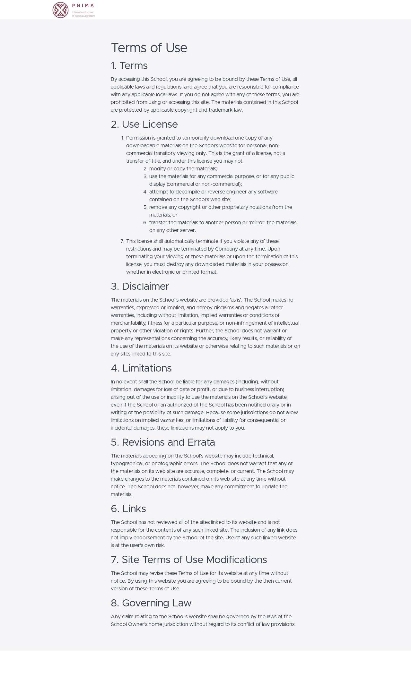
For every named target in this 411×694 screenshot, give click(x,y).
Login (332, 9)
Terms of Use (336, 660)
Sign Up (352, 9)
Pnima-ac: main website (75, 666)
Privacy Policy (337, 666)
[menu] (341, 9)
